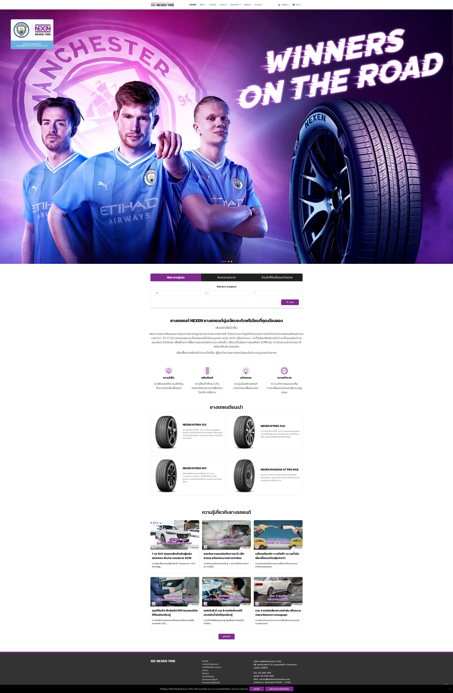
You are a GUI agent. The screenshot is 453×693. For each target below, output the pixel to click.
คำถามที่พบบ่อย (208, 676)
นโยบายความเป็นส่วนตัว (211, 682)
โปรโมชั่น (212, 5)
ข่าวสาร (223, 5)
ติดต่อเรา (247, 5)
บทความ (205, 670)
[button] (223, 261)
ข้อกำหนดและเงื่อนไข (210, 679)
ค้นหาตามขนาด (226, 277)
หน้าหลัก (192, 5)
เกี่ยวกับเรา (235, 5)
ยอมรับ (257, 689)
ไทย (297, 5)
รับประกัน (258, 5)
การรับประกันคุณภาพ (210, 664)
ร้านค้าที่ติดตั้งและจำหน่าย (277, 277)
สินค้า (202, 5)
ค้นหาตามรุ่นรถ (176, 277)
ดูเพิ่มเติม (226, 636)
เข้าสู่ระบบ (285, 5)
